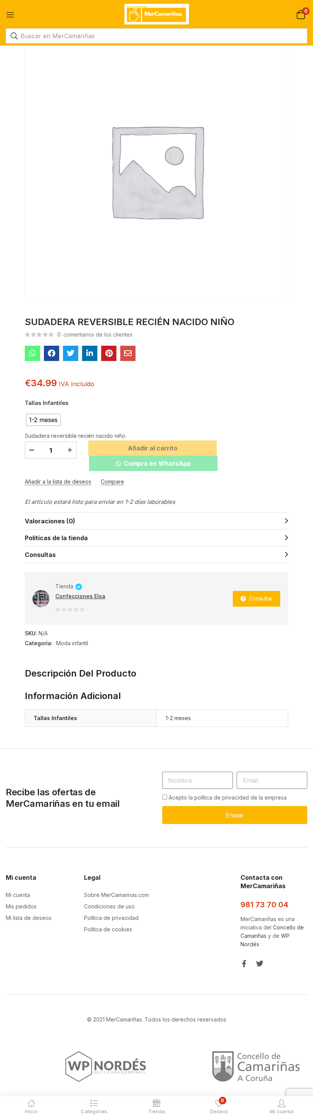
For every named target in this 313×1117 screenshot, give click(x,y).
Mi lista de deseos (29, 918)
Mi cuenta (18, 895)
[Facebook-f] (244, 963)
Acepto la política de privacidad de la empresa (228, 797)
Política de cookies (108, 929)
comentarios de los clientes (94, 334)
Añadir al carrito (152, 448)
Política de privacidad (111, 918)
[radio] (43, 420)
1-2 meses (178, 718)
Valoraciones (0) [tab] (50, 521)
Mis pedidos (21, 906)
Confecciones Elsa (80, 596)
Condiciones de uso (109, 906)
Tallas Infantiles (46, 402)
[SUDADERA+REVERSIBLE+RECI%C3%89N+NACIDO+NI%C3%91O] (70, 353)
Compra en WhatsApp (157, 463)
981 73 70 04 (264, 904)
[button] (300, 14)
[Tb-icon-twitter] (259, 963)
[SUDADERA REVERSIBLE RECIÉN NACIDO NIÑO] (32, 353)
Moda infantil (72, 643)
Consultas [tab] (40, 554)
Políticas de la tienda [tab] (56, 538)
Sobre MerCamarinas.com (116, 895)
